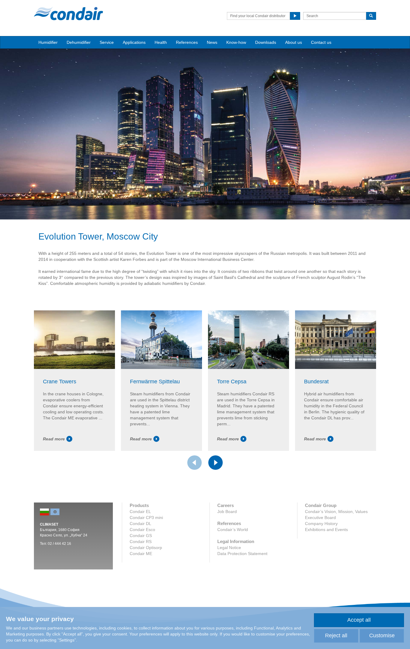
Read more (54, 438)
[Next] (215, 462)
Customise (382, 635)
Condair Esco (142, 529)
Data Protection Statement (242, 553)
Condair (68, 13)
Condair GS (141, 535)
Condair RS (141, 541)
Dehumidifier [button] (79, 42)
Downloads (265, 42)
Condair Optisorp (146, 547)
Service (107, 42)
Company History (321, 523)
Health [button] (161, 42)
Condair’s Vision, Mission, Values (336, 511)
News (212, 42)
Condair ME (141, 553)
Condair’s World (232, 529)
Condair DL (140, 523)
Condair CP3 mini (146, 517)
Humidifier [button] (48, 42)
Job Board (227, 511)
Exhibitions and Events (326, 529)
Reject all (336, 635)
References (187, 42)
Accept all (359, 620)
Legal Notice (229, 547)
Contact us (321, 42)
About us (293, 42)
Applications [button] (134, 42)
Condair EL (140, 511)
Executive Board (320, 517)
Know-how (236, 42)
